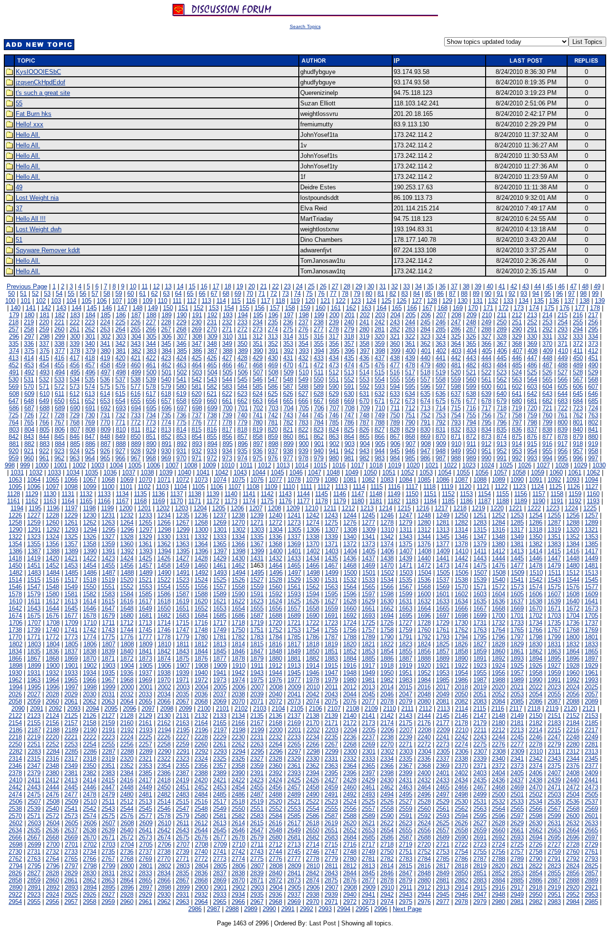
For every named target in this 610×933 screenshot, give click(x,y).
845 (59, 436)
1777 (145, 637)
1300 (201, 529)
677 (471, 400)
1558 (238, 587)
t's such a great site (43, 92)
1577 (591, 587)
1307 (331, 529)
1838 (89, 651)
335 (14, 343)
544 (227, 379)
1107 (234, 486)
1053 (426, 472)
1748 (201, 629)
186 (121, 315)
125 (386, 300)
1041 (203, 472)
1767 (554, 629)
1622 (238, 601)
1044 (258, 472)
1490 (164, 572)
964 (90, 458)
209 (472, 315)
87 (452, 293)
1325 (71, 536)
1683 (182, 615)
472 (319, 365)
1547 (34, 587)
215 (563, 315)
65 (190, 293)
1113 (341, 486)
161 (336, 307)
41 (501, 286)
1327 (108, 536)
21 (263, 286)
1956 (498, 672)
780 (258, 422)
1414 (535, 551)
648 (29, 400)
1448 (573, 558)
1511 (554, 572)
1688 (275, 615)
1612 (52, 601)
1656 (275, 608)
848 (105, 436)
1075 (238, 479)
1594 (312, 594)
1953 (442, 672)
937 (273, 451)
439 (410, 358)
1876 (201, 658)
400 (411, 350)
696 (167, 408)
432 (303, 358)
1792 (424, 637)
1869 (71, 658)
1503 (406, 572)
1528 (275, 579)
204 (395, 315)
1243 (331, 515)
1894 (535, 658)
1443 (480, 558)
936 (258, 451)
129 (447, 300)
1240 (275, 515)
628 (319, 393)
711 (395, 408)
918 (578, 443)
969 (166, 458)
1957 (517, 672)
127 (417, 300)
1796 (498, 637)
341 (105, 343)
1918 (387, 665)
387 (212, 350)
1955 (480, 672)
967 (136, 458)
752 (425, 415)
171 (488, 307)
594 (395, 386)
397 (365, 350)
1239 (257, 515)
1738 (15, 629)
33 (406, 286)
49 (19, 187)
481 (456, 365)
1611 (34, 601)
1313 (442, 529)
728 (59, 415)
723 (578, 408)
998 (10, 465)
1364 (201, 544)
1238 (238, 515)
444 (486, 358)
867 (395, 436)
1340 (349, 536)
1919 (405, 665)
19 (239, 286)
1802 (15, 644)
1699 (480, 615)
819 (258, 429)
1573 (517, 587)
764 (14, 422)
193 (228, 315)
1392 (127, 551)
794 (471, 422)
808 (90, 429)
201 (350, 315)
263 (105, 329)
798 (532, 422)
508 (273, 372)
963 (75, 458)
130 (463, 300)
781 (273, 422)
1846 (238, 651)
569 (14, 386)
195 (258, 315)
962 (59, 458)
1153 (466, 494)
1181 (375, 501)
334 (593, 336)
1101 (126, 486)
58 (106, 293)
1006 (153, 465)
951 (486, 451)
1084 (405, 479)
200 (334, 315)
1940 (201, 672)
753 (441, 415)
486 (532, 365)
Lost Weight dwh (38, 229)
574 (90, 386)
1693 (368, 615)
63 (166, 293)
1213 (367, 508)
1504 (424, 572)
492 (29, 372)
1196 (53, 508)
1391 (108, 551)
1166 (104, 501)
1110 (289, 486)
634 (410, 393)
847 (90, 436)
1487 (108, 572)
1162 (31, 501)
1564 (349, 587)
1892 (498, 658)
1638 (535, 601)
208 (456, 315)
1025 (506, 465)
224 (105, 322)
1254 (535, 515)
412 (593, 350)
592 (364, 386)
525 (532, 372)
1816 (275, 644)
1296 (127, 529)
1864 (573, 651)
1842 (164, 651)
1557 (219, 587)
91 (500, 293)
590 (334, 386)
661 (227, 400)
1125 (555, 486)
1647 (108, 608)
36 (442, 286)
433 (319, 358)
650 (59, 400)
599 (471, 386)
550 (319, 379)
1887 (405, 658)
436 (364, 358)
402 (441, 350)
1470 (387, 565)
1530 (312, 579)
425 (197, 358)
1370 (312, 544)
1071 (164, 479)
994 (547, 458)
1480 (573, 565)
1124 (537, 486)
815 (197, 429)
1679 (108, 615)
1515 (34, 579)
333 (578, 336)
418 (90, 358)
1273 (294, 522)
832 (456, 429)
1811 (182, 644)
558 (441, 379)
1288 (573, 522)
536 (105, 379)
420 (120, 358)
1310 (387, 529)
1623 (257, 601)
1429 (219, 558)
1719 (257, 622)
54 (59, 293)
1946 (312, 672)
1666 (461, 608)
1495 (257, 572)
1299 (183, 529)
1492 (201, 572)
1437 (368, 558)
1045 (277, 472)
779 (242, 422)
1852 (349, 651)
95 (547, 293)
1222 (534, 508)
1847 (257, 651)
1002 (79, 465)
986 (425, 458)
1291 (34, 529)
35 (430, 286)
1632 (424, 601)
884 (60, 443)
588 (303, 386)
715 (456, 408)
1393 (145, 551)
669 (349, 400)
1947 (331, 672)
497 (106, 372)
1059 (537, 472)
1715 (182, 622)
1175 (267, 501)
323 (425, 336)
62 (154, 293)
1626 (312, 601)
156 (259, 307)
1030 (599, 465)
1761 (442, 629)
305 (151, 336)
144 (76, 307)
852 (166, 436)
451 (593, 358)
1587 (182, 594)
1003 (97, 465)
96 (559, 293)
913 (502, 443)
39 (478, 286)
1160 (593, 494)
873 (486, 436)
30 (370, 286)
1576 (573, 587)
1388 (53, 551)
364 (456, 343)
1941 (219, 672)
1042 (221, 472)
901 (319, 443)
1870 (89, 658)
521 (471, 372)
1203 (181, 508)
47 (573, 286)
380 (106, 350)
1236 (201, 515)
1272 (275, 522)
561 (486, 379)
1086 (442, 479)
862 (319, 436)
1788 (349, 637)
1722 (312, 622)
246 (441, 322)
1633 (442, 601)
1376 (424, 544)
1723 (331, 622)
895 (228, 443)
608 (14, 393)
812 (151, 429)
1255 (554, 515)
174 (534, 307)
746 (334, 415)
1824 (424, 644)
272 (242, 329)
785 (334, 422)
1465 (294, 565)
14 (180, 286)
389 (243, 350)
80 (369, 293)
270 (212, 329)
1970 (164, 680)
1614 (89, 601)
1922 (461, 665)
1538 (461, 579)
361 (410, 343)
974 (242, 458)
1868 (52, 658)
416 (59, 358)
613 (90, 393)
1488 (127, 572)
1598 (387, 594)
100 (10, 300)
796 (502, 422)
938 (288, 451)
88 (464, 293)
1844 (201, 651)
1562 (312, 587)
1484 (53, 572)
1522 (164, 579)
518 (425, 372)
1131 (67, 494)
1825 (442, 644)
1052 (407, 472)
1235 (182, 515)
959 (14, 458)
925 (90, 451)
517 (410, 372)
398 (380, 350)
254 (563, 322)
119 (295, 300)
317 (334, 336)
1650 (164, 608)
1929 (591, 665)
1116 (394, 486)
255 (578, 322)
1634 (461, 601)
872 (471, 436)
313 (273, 336)
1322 (15, 536)
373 (593, 343)
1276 (349, 522)
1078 (294, 479)
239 (334, 322)
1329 (145, 536)
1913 (294, 665)
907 (411, 443)
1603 (480, 594)
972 (212, 458)
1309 (369, 529)
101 (25, 300)
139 (600, 300)
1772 (52, 637)
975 (258, 458)
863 (334, 436)
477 (395, 365)
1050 (370, 472)
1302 (238, 529)
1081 (349, 479)
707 (334, 408)
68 (226, 293)
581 (197, 386)
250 (502, 322)
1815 (257, 644)
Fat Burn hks (33, 113)
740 (242, 415)
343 (136, 343)
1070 (145, 479)
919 (593, 443)
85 (428, 293)
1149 (393, 494)
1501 (369, 572)
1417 (591, 551)
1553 (145, 587)
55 (19, 103)
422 (151, 358)
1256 (573, 515)
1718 (238, 622)
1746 (164, 629)
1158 (556, 494)
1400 (276, 551)
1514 (15, 579)
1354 (15, 544)
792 (441, 422)
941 (334, 451)
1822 (387, 644)
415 (44, 358)
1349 (517, 536)
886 (90, 443)
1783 (257, 637)
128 (432, 300)
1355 (34, 544)
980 (334, 458)
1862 (535, 651)
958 (593, 451)
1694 (387, 615)
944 (380, 451)
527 (563, 372)
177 (580, 307)
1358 (89, 544)
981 (349, 458)
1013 (283, 465)
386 (197, 350)
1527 (257, 579)
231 (212, 322)
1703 (554, 615)
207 (441, 315)
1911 (257, 665)
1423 (108, 558)
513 (349, 372)
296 (14, 336)
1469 (368, 565)
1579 (34, 594)
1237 (219, 515)
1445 (517, 558)
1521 (145, 579)
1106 (216, 486)
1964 (52, 680)
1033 (54, 472)
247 (456, 322)
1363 (182, 544)
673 (410, 400)
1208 (274, 508)
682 (547, 400)
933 (212, 451)
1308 (350, 529)
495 (75, 372)
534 (75, 379)
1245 (368, 515)
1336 (275, 536)
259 (44, 329)
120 (310, 300)
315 (303, 336)
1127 (591, 486)
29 (359, 286)
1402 (313, 551)
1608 (573, 594)
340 (90, 343)
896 (243, 443)
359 (380, 343)
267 (166, 329)
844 (44, 436)
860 (288, 436)
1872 (126, 658)
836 (517, 429)
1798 (535, 637)
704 (289, 408)
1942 (238, 672)
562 (502, 379)
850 (136, 436)
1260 (52, 522)
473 (334, 365)
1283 (480, 522)
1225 (590, 508)
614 (105, 393)
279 (349, 329)
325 (456, 336)
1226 (15, 515)
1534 (387, 579)
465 (212, 365)
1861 (517, 651)
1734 (535, 622)
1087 (461, 479)
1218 (460, 508)
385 (182, 350)
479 (425, 365)
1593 (294, 594)
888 (121, 443)
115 (236, 300)
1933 (71, 672)
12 (156, 286)
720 (532, 408)
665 (288, 400)
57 (95, 293)
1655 (257, 608)
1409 (443, 551)
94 (535, 293)
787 (364, 422)
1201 (144, 508)
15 (192, 286)
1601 (442, 594)
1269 (219, 522)
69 (237, 293)
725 (14, 415)
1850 (312, 651)
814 (181, 429)
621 (212, 393)
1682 (164, 615)
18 (227, 286)
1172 (212, 501)
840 (578, 429)
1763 (480, 629)
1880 (275, 658)
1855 (405, 651)
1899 (34, 665)
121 (325, 300)
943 (364, 451)
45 (549, 286)
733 (136, 415)
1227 (34, 515)
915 (532, 443)
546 (258, 379)
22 (275, 286)
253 (547, 322)
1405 (369, 551)
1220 (497, 508)
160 (320, 307)
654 (120, 400)
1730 (461, 622)
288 (486, 329)
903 (350, 443)
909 (441, 443)
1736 (573, 622)
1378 (461, 544)
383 (151, 350)
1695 (405, 615)
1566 (387, 587)
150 (168, 307)
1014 (301, 465)
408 (533, 350)
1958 (535, 672)
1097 (52, 486)
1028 (562, 465)
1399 (257, 551)
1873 (145, 658)
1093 (573, 479)
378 (75, 350)
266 (151, 329)
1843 (182, 651)
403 (456, 350)
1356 (52, 544)
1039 (166, 472)
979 (319, 458)
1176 (285, 501)
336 (29, 343)
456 (75, 365)
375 (29, 350)
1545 (591, 579)
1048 (333, 472)
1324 (52, 536)
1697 (442, 615)
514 (364, 372)
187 (136, 315)
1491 (183, 572)
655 (136, 400)
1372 (349, 544)
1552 (126, 587)
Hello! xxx (29, 124)
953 (517, 451)
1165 (86, 501)
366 (486, 343)
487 (547, 365)
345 (166, 343)
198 (304, 315)
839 (563, 429)
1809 (145, 644)
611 (59, 393)
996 (578, 458)
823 (319, 429)
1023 (469, 465)
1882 (312, 658)
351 (258, 343)
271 (227, 329)
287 (471, 329)
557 (425, 379)
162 (351, 307)
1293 (71, 529)
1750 (238, 629)
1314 (461, 529)
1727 (405, 622)
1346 (461, 536)
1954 (461, 672)
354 (303, 343)
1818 (312, 644)
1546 (15, 587)
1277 (368, 522)
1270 (238, 522)
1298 (164, 529)
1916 (349, 665)
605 (563, 386)
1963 (34, 680)
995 (563, 458)
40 (490, 286)
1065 (52, 479)
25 (311, 286)
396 (350, 350)
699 (212, 408)
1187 (484, 501)
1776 (126, 637)
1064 (34, 479)
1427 (182, 558)
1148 (375, 494)
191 (197, 315)
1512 (573, 572)
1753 (294, 629)
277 (319, 329)
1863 (554, 651)
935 (242, 451)
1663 (405, 608)
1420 (52, 558)
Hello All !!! (31, 218)
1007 (172, 465)
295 (593, 329)
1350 (535, 536)
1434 (312, 558)
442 (456, 358)
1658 (312, 608)
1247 (405, 515)
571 (44, 386)
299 (60, 336)
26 (323, 286)
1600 (424, 594)
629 (334, 393)
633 (395, 393)
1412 (498, 551)
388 (228, 350)
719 (517, 408)
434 (334, 358)
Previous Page (27, 286)
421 (136, 358)
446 (517, 358)
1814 (238, 644)
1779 (182, 637)
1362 (164, 544)
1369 (294, 544)
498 (121, 372)
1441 (442, 558)
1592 (275, 594)
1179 (339, 501)
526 (547, 372)
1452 (52, 565)
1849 (294, 651)
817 (227, 429)
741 (258, 415)
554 (380, 379)
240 (349, 322)
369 (532, 343)
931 (181, 451)
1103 (162, 486)
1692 (349, 615)
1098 (71, 486)
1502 (387, 572)
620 (197, 393)
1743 (108, 629)
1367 (257, 544)
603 (532, 386)
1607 (554, 594)
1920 (424, 665)
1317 (517, 529)
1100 (108, 486)
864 (349, 436)
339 (75, 343)
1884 (349, 658)
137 (569, 300)
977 (288, 458)
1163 (49, 501)
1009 (209, 465)
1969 (145, 680)
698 (197, 408)
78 (345, 293)
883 (45, 443)
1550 (89, 587)
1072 (182, 479)
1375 (405, 544)
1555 (182, 587)
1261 (71, 522)
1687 (257, 615)
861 (303, 436)
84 (416, 293)
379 (90, 350)
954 (532, 451)
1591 (257, 594)
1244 (349, 515)
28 (347, 286)
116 (250, 300)
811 (136, 429)
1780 (201, 637)
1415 (554, 551)
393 (304, 350)
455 (59, 365)
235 (273, 322)
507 (258, 372)
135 (539, 300)
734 (151, 415)
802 (593, 422)
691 (90, 408)
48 (585, 286)
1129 (31, 494)
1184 (430, 501)
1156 (520, 494)
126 (401, 300)
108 (132, 300)
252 (532, 322)
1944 (275, 672)
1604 (498, 594)
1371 (331, 544)
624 (258, 393)
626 (288, 393)
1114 (359, 486)
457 (90, 365)
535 (90, 379)
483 (486, 365)
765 (29, 422)
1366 (238, 544)
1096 (34, 486)
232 (227, 322)
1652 (201, 608)
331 (547, 336)
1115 (376, 486)
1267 (182, 522)
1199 (107, 508)
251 (517, 322)
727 (44, 415)
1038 (147, 472)
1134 (122, 494)
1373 (368, 544)
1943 (257, 672)
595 (410, 386)
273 (258, 329)
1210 (311, 508)
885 (75, 443)
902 (334, 443)
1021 (431, 465)
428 (242, 358)
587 (288, 386)
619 (181, 393)
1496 (276, 572)
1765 (517, 629)
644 (563, 393)
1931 (34, 672)
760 (547, 415)
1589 (219, 594)
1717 (219, 622)
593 (380, 386)
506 (243, 372)
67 (214, 293)
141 (31, 307)
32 (394, 286)
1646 (89, 608)
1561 (294, 587)
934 (227, 451)
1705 (591, 615)
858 (258, 436)
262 (90, 329)
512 (334, 372)
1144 (303, 494)
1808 (127, 644)
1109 (270, 486)
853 (181, 436)
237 (303, 322)
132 (493, 300)
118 (280, 300)
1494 (238, 572)
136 (554, 300)
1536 (424, 579)
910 (456, 443)
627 (303, 393)
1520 (126, 579)
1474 (461, 565)
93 (523, 293)
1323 (34, 536)
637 (456, 393)
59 (118, 293)
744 (303, 415)
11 (145, 286)
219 (29, 322)
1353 (591, 536)
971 (197, 458)
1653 (219, 608)
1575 (554, 587)
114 (221, 300)
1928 (573, 665)
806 (60, 429)
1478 (535, 565)
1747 (182, 629)
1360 (126, 544)
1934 (89, 672)
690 (75, 408)
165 (397, 307)
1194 (16, 508)
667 (319, 400)
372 (578, 343)
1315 (480, 529)
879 (578, 436)
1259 (34, 522)
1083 (387, 479)
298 (45, 336)
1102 (144, 486)
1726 (387, 622)
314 (288, 336)
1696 (424, 615)
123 (356, 300)
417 (75, 358)
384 (167, 350)
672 (395, 400)
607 (593, 386)
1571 (480, 587)
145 (92, 307)
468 (258, 365)
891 (167, 443)
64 (178, 293)
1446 (535, 558)
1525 (219, 579)
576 (120, 386)
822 (303, 429)
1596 (349, 594)
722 (563, 408)
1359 (108, 544)
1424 (126, 558)
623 (242, 393)
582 (212, 386)
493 (45, 372)
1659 (331, 608)
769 (90, 422)
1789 (368, 637)
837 (532, 429)
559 (456, 379)
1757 (368, 629)
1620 (201, 601)
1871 (108, 658)
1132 (86, 494)
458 (105, 365)
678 (486, 400)
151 (183, 307)
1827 (480, 644)
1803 (34, 644)
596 (425, 386)
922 (44, 451)
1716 (201, 622)
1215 (404, 508)
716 (471, 408)
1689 (294, 615)
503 (197, 372)
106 (102, 300)
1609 (591, 594)
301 (90, 336)
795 (486, 422)
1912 (275, 665)
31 (382, 286)
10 (133, 286)
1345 (442, 536)
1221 (515, 508)
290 (517, 329)
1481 (591, 565)
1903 (108, 665)
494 (60, 372)
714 (441, 408)
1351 (554, 536)
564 (532, 379)
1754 (312, 629)
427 (227, 358)
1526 (238, 579)
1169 (158, 501)
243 (395, 322)
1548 (52, 587)
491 (14, 372)
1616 (126, 601)
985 (410, 458)
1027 (543, 465)
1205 (218, 508)
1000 (42, 465)
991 (502, 458)
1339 (331, 536)
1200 (125, 508)
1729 (442, 622)
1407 (406, 551)
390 (258, 350)
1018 (376, 465)
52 (35, 293)
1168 (140, 501)
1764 (498, 629)
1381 (517, 544)
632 (380, 393)
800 (563, 422)
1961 (591, 672)
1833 (591, 644)
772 (136, 422)
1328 (126, 536)
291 (532, 329)
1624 (275, 601)
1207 (256, 508)
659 (197, 400)
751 (410, 415)
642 (532, 393)
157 (275, 307)
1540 (498, 579)
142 (46, 307)
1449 (591, 558)
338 (59, 343)
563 (517, 379)
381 (121, 350)
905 (380, 443)
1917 (368, 665)
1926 (535, 665)
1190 (538, 501)
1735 (554, 622)
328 (502, 336)
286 (456, 329)
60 (130, 293)
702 (258, 408)
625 (273, 393)
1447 (554, 558)
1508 (499, 572)
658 (181, 400)
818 (242, 429)
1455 (108, 565)
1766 (535, 629)
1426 (164, 558)
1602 (461, 594)
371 (563, 343)
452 (14, 365)
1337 (294, 536)
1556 (201, 587)
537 (120, 379)
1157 (538, 494)
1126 (573, 486)
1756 (349, 629)
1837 (71, 651)
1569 (442, 587)
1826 (461, 644)
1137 (176, 494)
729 (75, 415)
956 (563, 451)
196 (273, 315)
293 (563, 329)
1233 (145, 515)
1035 (91, 472)
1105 (198, 486)
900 (304, 443)
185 (106, 315)
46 (561, 286)
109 (147, 300)
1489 (145, 572)
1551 (108, 587)
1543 (554, 579)
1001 (60, 465)
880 (593, 436)
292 (547, 329)
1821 (368, 644)
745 (319, 415)
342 (120, 343)
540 (166, 379)
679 (502, 400)
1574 (535, 587)
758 (517, 415)
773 (151, 422)
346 (181, 343)
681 (532, 400)
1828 (498, 644)
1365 (219, 544)
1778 (164, 637)
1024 (487, 465)
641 (517, 393)
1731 (480, 622)
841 (593, 429)
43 (525, 286)
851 (151, 436)
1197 (71, 508)
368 (517, 343)
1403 (331, 551)
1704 (573, 615)
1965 (71, 680)
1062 (593, 472)
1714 (164, 622)
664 (273, 400)
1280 (424, 522)
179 (14, 315)
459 (120, 365)
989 (471, 458)
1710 (90, 622)
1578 (15, 594)
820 (273, 429)
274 (273, 329)
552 (349, 379)
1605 (517, 594)
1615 (108, 601)
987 (441, 458)
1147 (357, 494)
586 (273, 386)
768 (75, 422)
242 (380, 322)
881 (14, 443)
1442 (461, 558)
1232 (126, 515)
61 (142, 293)
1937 (145, 672)
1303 (257, 529)
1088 (480, 479)
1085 (424, 479)
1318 (535, 529)
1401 (294, 551)
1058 (519, 472)
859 (273, 436)
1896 (573, 658)
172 (503, 307)
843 (29, 436)
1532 (349, 579)
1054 (444, 472)
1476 (498, 565)
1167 (122, 501)
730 (90, 415)
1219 (478, 508)
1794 (461, 637)
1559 (257, 587)
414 (29, 358)
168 (442, 307)
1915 (331, 665)
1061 (574, 472)
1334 (238, 536)
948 (441, 451)
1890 (461, 658)
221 (59, 322)
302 (106, 336)
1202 (163, 508)
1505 (443, 572)
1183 (412, 501)
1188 (502, 501)
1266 (164, 522)
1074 (219, 479)
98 (583, 293)
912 (486, 443)
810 (121, 429)
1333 (219, 536)
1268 (201, 522)
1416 (573, 551)
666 (303, 400)
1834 (15, 651)
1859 (480, 651)
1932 (52, 672)
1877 (219, 658)
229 (181, 322)
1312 (424, 529)
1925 (517, 665)
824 (334, 429)
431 (288, 358)
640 (502, 393)
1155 (502, 494)
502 (182, 372)
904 (365, 443)
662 (242, 400)
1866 (15, 658)
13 (168, 286)
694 (136, 408)
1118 (429, 486)
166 (412, 307)
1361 (145, 544)
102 (41, 300)
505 (228, 372)
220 (44, 322)
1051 (389, 472)
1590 (238, 594)
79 (357, 293)
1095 (15, 486)
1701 (517, 615)
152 (198, 307)
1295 (108, 529)
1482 (15, 572)
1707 (34, 622)
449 (563, 358)
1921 (442, 665)
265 (136, 329)
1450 (15, 565)
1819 (331, 644)
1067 (89, 479)
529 (593, 372)
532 (44, 379)
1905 (145, 665)
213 (532, 315)
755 (471, 415)
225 (120, 322)
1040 (184, 472)
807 (75, 429)
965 (105, 458)
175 (549, 307)
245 (425, 322)
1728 (424, 622)
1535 (405, 579)
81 (380, 293)
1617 (145, 601)
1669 (517, 608)
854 (197, 436)
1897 (591, 658)
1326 (89, 536)
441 (441, 358)
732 (120, 415)
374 (14, 350)
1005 (135, 465)
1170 (176, 501)
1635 (480, 601)
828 (395, 429)
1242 (312, 515)
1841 (145, 651)
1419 (34, 558)
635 (425, 393)
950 (471, 451)
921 (29, 451)
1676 (52, 615)
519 (441, 372)
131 (478, 300)
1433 (294, 558)
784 (319, 422)
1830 (535, 644)
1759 (405, 629)
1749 (219, 629)
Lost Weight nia (37, 197)
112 (191, 300)
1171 (194, 501)
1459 (182, 565)
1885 (368, 658)
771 (120, 422)
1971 (182, 680)
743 (288, 415)
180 (29, 315)
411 (578, 350)
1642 (15, 608)
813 (166, 429)
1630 (387, 601)
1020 (413, 465)
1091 (535, 479)
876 (532, 436)
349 (227, 343)
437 (380, 358)
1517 (71, 579)
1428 (201, 558)
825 (349, 429)
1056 (481, 472)
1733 (517, 622)
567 (578, 379)
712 (410, 408)
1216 (422, 508)
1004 (116, 465)
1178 (321, 501)
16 (204, 286)
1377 (442, 544)
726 (29, 415)
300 (75, 336)
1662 (387, 608)
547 (273, 379)
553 (364, 379)
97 (571, 293)
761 (563, 415)
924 (75, 451)
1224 (571, 508)
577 (136, 386)
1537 (442, 579)
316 (319, 336)
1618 (164, 601)
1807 (108, 644)
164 (381, 307)
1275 (331, 522)
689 (60, 408)
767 (59, 422)
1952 (424, 672)
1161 (13, 501)
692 (106, 408)
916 (547, 443)
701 (243, 408)
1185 (448, 501)
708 (350, 408)
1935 (108, 672)
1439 (405, 558)
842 (14, 436)
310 (228, 336)
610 (45, 393)
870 (441, 436)
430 (273, 358)
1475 (480, 565)
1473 (442, 565)
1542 (535, 579)
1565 (368, 587)
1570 (461, 587)
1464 (275, 565)
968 (151, 458)
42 (513, 286)
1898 (15, 665)
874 (502, 436)
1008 (190, 465)
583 (227, 386)
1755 (331, 629)
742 (273, 415)
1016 (339, 465)
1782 (238, 637)
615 (120, 393)
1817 (294, 644)
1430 (238, 558)
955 (547, 451)
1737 (591, 622)
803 (14, 429)
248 (471, 322)
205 (411, 315)
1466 (312, 565)
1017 (357, 465)
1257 (591, 515)
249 (486, 322)
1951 (405, 672)
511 (319, 372)
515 (380, 372)
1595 (331, 594)
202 (365, 315)
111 (177, 300)
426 (212, 358)
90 (488, 293)
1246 (387, 515)
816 (212, 429)
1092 (554, 479)
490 (593, 365)
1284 (498, 522)
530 (14, 379)
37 (19, 208)
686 (14, 408)
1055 (463, 472)
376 (45, 350)
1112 (323, 486)
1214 (385, 508)
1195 (35, 508)
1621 (219, 601)
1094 (591, 479)
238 (319, 322)
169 (458, 307)
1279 (405, 522)
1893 (517, 658)
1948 (349, 672)
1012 (264, 465)
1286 (535, 522)
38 (466, 286)
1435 (331, 558)
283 (410, 329)
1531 (331, 579)
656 (151, 400)
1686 (238, 615)
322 (410, 336)
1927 (554, 665)
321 (395, 336)
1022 (450, 465)
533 (59, 379)
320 (380, 336)
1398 (238, 551)
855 (212, 436)
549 (303, 379)
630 (349, 393)
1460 (201, 565)
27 (335, 286)
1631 (405, 601)
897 (258, 443)
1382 (535, 544)
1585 (145, 594)
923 (59, 451)
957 (578, 451)
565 (547, 379)
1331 (182, 536)
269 (197, 329)
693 (121, 408)
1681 (145, 615)
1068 (108, 479)
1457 (145, 565)
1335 (257, 536)
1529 (294, 579)
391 (273, 350)
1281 (442, 522)
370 (547, 343)
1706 (15, 622)
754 (456, 415)
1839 (108, 651)
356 (334, 343)
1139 (212, 494)
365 (471, 343)
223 (90, 322)
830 (425, 429)
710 (380, 408)
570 (29, 386)
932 (197, 451)
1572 (498, 587)
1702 (535, 615)
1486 (90, 572)
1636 (498, 601)
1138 (194, 494)
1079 (312, 479)
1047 (314, 472)
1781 (219, 637)
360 (395, 343)
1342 (387, 536)
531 (29, 379)
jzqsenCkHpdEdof (40, 82)
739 (227, 415)
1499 (331, 572)
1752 (275, 629)
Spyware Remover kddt (48, 250)
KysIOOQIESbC (38, 71)
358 (364, 343)
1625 (294, 601)
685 (593, 400)
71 (261, 293)
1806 (90, 644)
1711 (108, 622)
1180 (357, 501)
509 (289, 372)
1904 (127, 665)
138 (585, 300)
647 (14, 400)
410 (563, 350)
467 (242, 365)
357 (349, 343)
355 (319, 343)
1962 (15, 680)
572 (59, 386)
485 (517, 365)
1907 (183, 665)
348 (212, 343)
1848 (275, 651)
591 (349, 386)
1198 (89, 508)
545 (242, 379)
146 (107, 307)
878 (563, 436)
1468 (349, 565)
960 (29, 458)
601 (502, 386)
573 (75, 386)
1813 (219, 644)
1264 (126, 522)
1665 (442, 608)
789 (395, 422)
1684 (201, 615)
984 (395, 458)
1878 (238, 658)
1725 (368, 622)
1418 (15, 558)
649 (44, 400)
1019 (394, 465)
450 (578, 358)
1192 (575, 501)
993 (532, 458)
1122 (501, 486)
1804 (53, 644)
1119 (447, 486)
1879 (257, 658)
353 (288, 343)
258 (29, 329)
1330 (164, 536)
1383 (554, 544)
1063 (15, 479)
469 (273, 365)
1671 (554, 608)
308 (197, 336)
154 (229, 307)
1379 (480, 544)
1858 (461, 651)
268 (181, 329)
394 (319, 350)
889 (136, 443)
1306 (313, 529)
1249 (442, 515)
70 (249, 293)
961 (44, 458)
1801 (591, 637)
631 (364, 393)
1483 (34, 572)
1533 (368, 579)
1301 (220, 529)
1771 (34, 637)
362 (425, 343)
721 (547, 408)
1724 (349, 622)
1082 (368, 479)
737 (197, 415)
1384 (573, 544)
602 (517, 386)
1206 (237, 508)
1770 (15, 637)
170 (473, 307)
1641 (591, 601)
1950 (387, 672)
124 (371, 300)
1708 (53, 622)
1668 (498, 608)
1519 (108, 579)
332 (563, 336)
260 (59, 329)
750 (395, 415)
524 (517, 372)
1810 (164, 644)
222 (75, 322)
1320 (573, 529)
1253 (517, 515)
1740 (52, 629)
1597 (368, 594)
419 (105, 358)
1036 (110, 472)
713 (425, 408)
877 (547, 436)
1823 (405, 644)
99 (595, 293)
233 (242, 322)
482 (471, 365)
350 (242, 343)
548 (288, 379)
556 (410, 379)
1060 (556, 472)
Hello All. (28, 134)
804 (29, 429)
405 (487, 350)
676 (456, 400)
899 (289, 443)
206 (426, 315)
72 (273, 293)
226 (136, 322)
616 (136, 393)
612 (75, 393)
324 (441, 336)
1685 (219, 615)
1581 (71, 594)
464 (197, 365)
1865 (591, 651)
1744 (126, 629)
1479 (554, 565)
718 (502, 408)
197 (289, 315)
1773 (71, 637)
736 (181, 415)
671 (380, 400)
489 (578, 365)
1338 (312, 536)
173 (519, 307)
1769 (591, 629)
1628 (349, 601)
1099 (89, 486)
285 (441, 329)
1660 (349, 608)
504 (212, 372)
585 (258, 386)
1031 (17, 472)
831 (441, 429)
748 (364, 415)
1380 (498, 544)
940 (319, 451)
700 (228, 408)
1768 (573, 629)
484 (502, 365)
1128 (13, 494)
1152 (448, 494)
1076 (257, 479)
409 (548, 350)
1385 (591, 544)
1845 (219, 651)
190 (182, 315)
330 (532, 336)
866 (380, 436)
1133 (104, 494)
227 (151, 322)
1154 (484, 494)
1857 (442, 651)
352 (273, 343)
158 (290, 307)
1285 (517, 522)
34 (418, 286)
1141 (249, 494)
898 (273, 443)
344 (151, 343)
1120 (464, 486)
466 (227, 365)
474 (349, 365)
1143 (285, 494)
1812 (201, 644)
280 (364, 329)
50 (11, 293)
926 (105, 451)
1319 (554, 529)
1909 (220, 665)
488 (563, 365)
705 (304, 408)
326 (471, 336)
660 (212, 400)
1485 (71, 572)
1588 (201, 594)
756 (486, 415)
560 (471, 379)
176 (564, 307)
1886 (387, 658)
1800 (573, 637)
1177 (303, 501)
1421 (71, 558)
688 (45, 408)
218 (14, 322)
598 (456, 386)
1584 (126, 594)
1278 (387, 522)
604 (547, 386)
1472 (424, 565)
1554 (164, 587)
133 (508, 300)
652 (90, 400)
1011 (246, 465)
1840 (126, 651)
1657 (294, 608)
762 (578, 415)
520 (456, 372)
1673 (591, 608)
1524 (201, 579)
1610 (15, 601)
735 (166, 415)
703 (273, 408)
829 (410, 429)
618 (166, 393)
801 (578, 422)
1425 (145, 558)
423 (166, 358)
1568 (424, 587)
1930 (15, 672)
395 (334, 350)
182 (60, 315)
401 (426, 350)
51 (19, 239)
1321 (591, 529)
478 (410, 365)
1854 (387, 651)
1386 (15, 551)
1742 (89, 629)
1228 (52, 515)
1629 (368, 601)
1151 (430, 494)
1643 (34, 608)
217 (593, 315)
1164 (67, 501)
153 (214, 307)
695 (151, 408)
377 (60, 350)
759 (532, 415)
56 (83, 293)
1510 (536, 572)
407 (517, 350)
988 (456, 458)
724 (593, 408)
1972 (201, 680)
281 (380, 329)
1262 (89, 522)
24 (299, 286)
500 (151, 372)
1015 (320, 465)
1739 (34, 629)
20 (251, 286)
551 (334, 379)
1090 (517, 479)
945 (395, 451)
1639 (554, 601)
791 (425, 422)
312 (258, 336)
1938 (164, 672)
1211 (330, 508)
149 (153, 307)
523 (502, 372)
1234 (164, 515)
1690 (312, 615)
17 (216, 286)
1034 (73, 472)
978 (303, 458)
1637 (517, 601)
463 (181, 365)
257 (14, 329)
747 (349, 415)
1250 (461, 515)
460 (136, 365)
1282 (461, 522)
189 (167, 315)
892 (182, 443)
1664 (424, 608)
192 (212, 315)
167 (427, 307)
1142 (267, 494)
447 (532, 358)
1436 (349, 558)
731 (105, 415)
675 (441, 400)
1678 (89, 615)
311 (242, 336)
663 (258, 400)
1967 (108, 680)
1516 (52, 579)
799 (547, 422)
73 (285, 293)
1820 (349, 644)
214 (547, 315)
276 (303, 329)
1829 (517, 644)
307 (182, 336)
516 (395, 372)
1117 (412, 486)
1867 (34, 658)
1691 (331, 615)
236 (288, 322)
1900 (53, 665)
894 (212, 443)
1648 (126, 608)
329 (517, 336)
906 (395, 443)
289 (502, 329)
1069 (126, 479)
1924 (498, 665)
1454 (89, 565)
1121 (483, 486)
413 (14, 358)
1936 (126, 672)
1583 (108, 594)
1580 (52, 594)
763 (593, 415)
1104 (180, 486)
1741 (71, 629)
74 (297, 293)
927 (120, 451)
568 (593, 379)
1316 (498, 529)
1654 (238, 608)
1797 (517, 637)
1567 (405, 587)
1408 (424, 551)
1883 (331, 658)
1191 (556, 501)
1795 (480, 637)
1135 (140, 494)
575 (105, 386)
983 (380, 458)
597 (441, 386)
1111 (306, 486)
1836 (52, 651)
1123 (519, 486)
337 (44, 343)
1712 (126, 622)
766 (44, 422)
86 (440, 293)
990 (486, 458)
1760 (424, 629)
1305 (294, 529)
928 (136, 451)
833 (471, 429)
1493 (220, 572)
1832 (573, 644)
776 (197, 422)
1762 (461, 629)
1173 (230, 501)
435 (349, 358)
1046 (296, 472)
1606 (535, 594)
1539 (480, 579)
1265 (145, 522)
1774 (89, 637)
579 (166, 386)
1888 (424, 658)
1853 (368, 651)
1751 (257, 629)
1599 (405, 594)
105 (86, 300)
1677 (71, 615)
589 (319, 386)
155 (244, 307)
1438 (387, 558)
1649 (145, 608)
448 (547, 358)
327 (486, 336)
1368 (275, 544)
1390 (90, 551)
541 (181, 379)
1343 (405, 536)
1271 (257, 522)
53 (47, 293)
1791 (405, 637)
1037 (128, 472)
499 (136, 372)
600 (486, 386)
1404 (350, 551)
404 (472, 350)
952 (502, 451)
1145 (321, 494)
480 (441, 365)
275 (288, 329)
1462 (238, 565)
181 (45, 315)
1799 (554, 637)
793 (456, 422)
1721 (294, 622)
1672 (573, 608)
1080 (331, 479)
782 (288, 422)
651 (75, 400)
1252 (498, 515)
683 (563, 400)
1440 (424, 558)
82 (392, 293)
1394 (164, 551)
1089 (498, 479)
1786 (312, 637)
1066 (71, 479)
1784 (275, 637)
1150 (412, 494)
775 (181, 422)
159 (305, 307)
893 (197, 443)
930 (166, 451)
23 (287, 286)
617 (151, 393)
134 (523, 300)
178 (595, 307)
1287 (554, 522)
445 (502, 358)
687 (29, 408)
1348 (498, 536)
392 (289, 350)
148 (137, 307)
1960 (573, 672)
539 (151, 379)
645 (578, 393)
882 (29, 443)
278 (334, 329)
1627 (331, 601)
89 (476, 293)
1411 (480, 551)
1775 (108, 637)
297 (29, 336)
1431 (257, 558)
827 (380, 429)
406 (502, 350)
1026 (524, 465)
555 (395, 379)
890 (151, 443)
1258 (15, 522)
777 (212, 422)
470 (288, 365)
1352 (573, 536)
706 (319, 408)
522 (486, 372)
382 (136, 350)
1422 (89, 558)
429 (258, 358)
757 (502, 415)
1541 (517, 579)
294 (578, 329)
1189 (520, 501)
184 (90, 315)
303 (121, 336)
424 (181, 358)
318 (349, 336)
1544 (573, 579)
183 (75, 315)
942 (349, 451)
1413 (517, 551)
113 (206, 300)
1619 (182, 601)
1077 (275, 479)
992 (517, 458)
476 (380, 365)
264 (120, 329)
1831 (554, 644)
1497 (294, 572)
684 (578, 400)
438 (395, 358)
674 (425, 400)
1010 (227, 465)
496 (90, 372)
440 (425, 358)
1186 (466, 501)
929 (151, 451)
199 (319, 315)
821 (288, 429)
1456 (126, 565)
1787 (331, 637)
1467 (331, 565)
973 (227, 458)
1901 (71, 665)
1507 (480, 572)
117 (265, 300)
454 (44, 365)
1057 (500, 472)
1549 (71, 587)
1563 (331, 587)
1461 (219, 565)
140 (15, 307)
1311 (405, 529)
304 (136, 336)
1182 (393, 501)
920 (14, 451)
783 (303, 422)
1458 (164, 565)
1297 (145, 529)
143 (61, 307)
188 (151, 315)
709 (365, 408)
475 (364, 365)
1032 (35, 472)
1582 (89, 594)
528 (578, 372)
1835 (34, 651)
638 (471, 393)
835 (502, 429)
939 (303, 451)
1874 (164, 658)
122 (341, 300)
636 (441, 393)
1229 (71, 515)
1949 (368, 672)
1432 (275, 558)
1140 (230, 494)
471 (303, 365)
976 (273, 458)
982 (364, 458)
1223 (552, 508)
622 (227, 393)
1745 (145, 629)
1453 (71, 565)
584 (242, 386)
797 (517, 422)
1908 (201, 665)
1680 (126, 615)
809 (106, 429)
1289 (591, 522)
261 (75, 329)
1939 (182, 672)
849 (120, 436)
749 (380, 415)
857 (242, 436)
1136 (158, 494)
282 (395, 329)
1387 (34, 551)
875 (517, 436)
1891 (480, 658)
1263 (108, 522)
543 (212, 379)
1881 (294, 658)
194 (243, 315)
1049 (351, 472)
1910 (238, 665)
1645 (71, 608)
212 (517, 315)
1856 (424, 651)
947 (425, 451)
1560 (275, 587)
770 (105, 422)
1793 (442, 637)
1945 (294, 672)
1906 (164, 665)
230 (197, 322)
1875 (182, 658)
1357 (71, 544)
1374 (387, 544)
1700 (498, 615)
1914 (312, 665)
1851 (331, 651)
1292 (53, 529)
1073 (201, 479)
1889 (442, 658)
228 (166, 322)
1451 (34, 565)
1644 (52, 608)
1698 (461, 615)
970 (181, 458)
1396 (201, 551)
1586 (164, 594)
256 (593, 322)
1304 (276, 529)
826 (364, 429)
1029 (580, 465)
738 (212, 415)
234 (258, 322)
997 (593, 458)
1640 (573, 601)
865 (364, 436)
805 (45, 429)
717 (486, 408)
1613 (71, 601)
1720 (275, 622)
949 (456, 451)
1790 (387, 637)
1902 (90, 665)
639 (486, 393)
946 (410, 451)
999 (25, 465)
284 (425, 329)
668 (334, 400)
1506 (461, 572)
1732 (498, 622)
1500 (350, 572)
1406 (387, 551)
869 (425, 436)
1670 (535, 608)
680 (517, 400)
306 (167, 336)
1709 (71, 622)
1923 (480, 665)
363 (441, 343)
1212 (348, 508)
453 (29, 365)
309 (212, 336)
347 (197, 343)
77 (333, 293)
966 (120, 458)
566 (563, 379)
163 (366, 307)
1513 (591, 572)
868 (410, 436)
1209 (293, 508)
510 (304, 372)
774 (166, 422)
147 (122, 307)
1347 (480, 536)
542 (197, 379)
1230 (89, 515)
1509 (517, 572)
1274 (312, 522)
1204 (200, 508)
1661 (368, 608)
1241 (294, 515)
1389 (71, 551)
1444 (498, 558)
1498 (313, 572)
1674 (15, 615)
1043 (240, 472)
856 (227, 436)
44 (537, 286)
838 (547, 429)
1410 (461, 551)
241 (364, 322)
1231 (108, 515)
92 (511, 293)
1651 (182, 608)
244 (410, 322)
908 (426, 443)
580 (181, 386)
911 (471, 443)
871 (456, 436)
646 (593, 393)
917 (563, 443)
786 (349, 422)
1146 (339, 494)
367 (502, 343)
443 (471, 358)
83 (404, 293)
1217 (441, 508)
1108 (252, 486)
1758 (387, 629)
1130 (49, 494)
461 (151, 365)
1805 (71, 644)
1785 (294, 637)
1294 (90, 529)
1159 (575, 494)
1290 (15, 529)
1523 (182, 579)
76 (321, 293)
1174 (249, 501)
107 (117, 300)
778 (227, 422)
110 (162, 300)
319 (364, 336)
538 (136, 379)
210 (487, 315)
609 (29, 393)
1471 (405, 565)
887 (106, 443)
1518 (89, 579)
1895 (554, 658)
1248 (424, 515)
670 (364, 400)
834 (486, 429)
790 (410, 422)
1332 (201, 536)
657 (166, 400)
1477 (517, 565)
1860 (498, 651)
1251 (480, 515)
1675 (34, 615)
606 (578, 386)
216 (578, 315)
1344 (424, 536)
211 (502, 315)
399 (395, 350)
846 (75, 436)
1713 (145, 622)
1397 (220, 551)
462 (166, 365)
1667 (480, 608)
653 (105, 400)
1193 (593, 501)
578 (151, 386)
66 (202, 293)
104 (71, 300)
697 (182, 408)
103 (56, 300)
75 (309, 293)
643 (547, 393)
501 (167, 372)
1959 (554, 672)
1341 (368, 536)
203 (380, 315)
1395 (183, 551)
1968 (126, 680)
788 (380, 422)
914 (517, 443)
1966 (89, 680)
